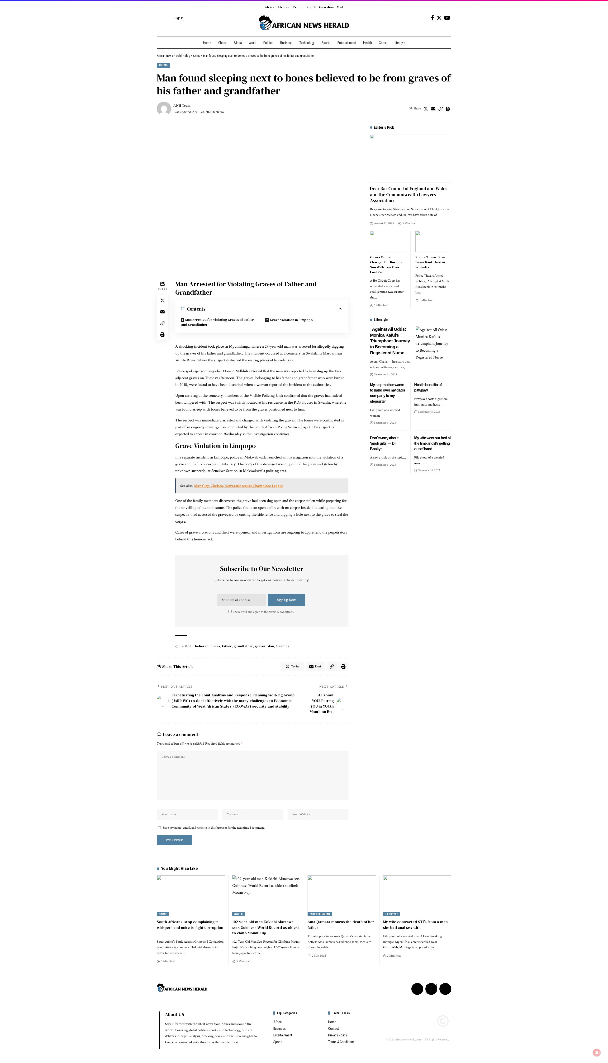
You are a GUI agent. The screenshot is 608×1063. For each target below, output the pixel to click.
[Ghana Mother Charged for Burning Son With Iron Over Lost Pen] (388, 241)
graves (260, 646)
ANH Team (181, 105)
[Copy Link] (440, 109)
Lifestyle (391, 914)
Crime (163, 65)
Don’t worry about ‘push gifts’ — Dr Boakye (384, 443)
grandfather (243, 646)
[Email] (433, 109)
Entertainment (320, 914)
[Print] (448, 109)
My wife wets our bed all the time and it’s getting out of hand (432, 443)
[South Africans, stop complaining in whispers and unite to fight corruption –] (191, 896)
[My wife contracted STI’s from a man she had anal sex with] (417, 896)
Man (270, 646)
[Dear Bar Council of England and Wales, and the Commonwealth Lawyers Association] (410, 158)
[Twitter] (439, 18)
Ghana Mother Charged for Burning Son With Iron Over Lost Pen (386, 264)
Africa (270, 7)
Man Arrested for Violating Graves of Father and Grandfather (217, 322)
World (238, 914)
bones (215, 646)
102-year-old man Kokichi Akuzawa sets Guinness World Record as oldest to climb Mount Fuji (265, 927)
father (227, 646)
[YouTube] (447, 18)
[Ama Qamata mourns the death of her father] (342, 896)
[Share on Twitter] (426, 109)
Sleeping (282, 646)
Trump (298, 7)
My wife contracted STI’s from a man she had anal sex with (415, 924)
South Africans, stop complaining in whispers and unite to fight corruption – (190, 927)
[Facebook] (432, 18)
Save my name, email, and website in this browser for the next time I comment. (214, 828)
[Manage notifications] (597, 1052)
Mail (340, 7)
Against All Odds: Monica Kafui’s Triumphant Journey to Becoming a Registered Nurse (390, 341)
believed (202, 646)
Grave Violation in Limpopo (291, 319)
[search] (160, 18)
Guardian (326, 7)
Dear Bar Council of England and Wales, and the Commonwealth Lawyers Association (409, 194)
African (283, 7)
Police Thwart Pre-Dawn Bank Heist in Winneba (430, 262)
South (311, 7)
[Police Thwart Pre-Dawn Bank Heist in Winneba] (433, 241)
